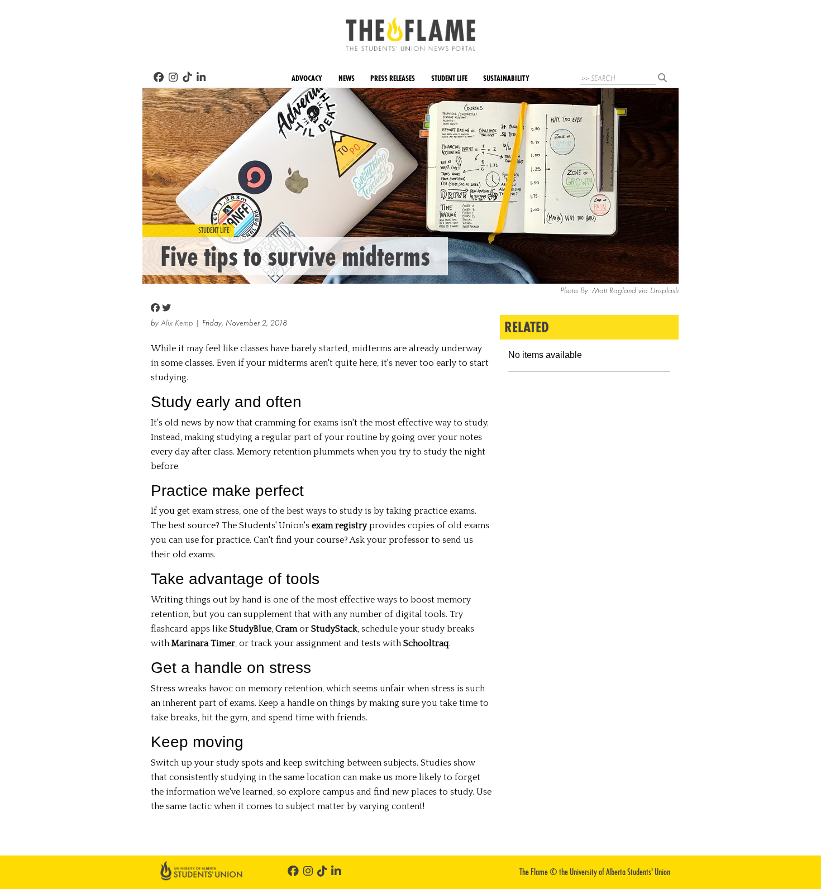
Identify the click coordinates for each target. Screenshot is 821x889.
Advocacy (307, 78)
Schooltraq (426, 643)
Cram (286, 629)
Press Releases (392, 78)
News (346, 78)
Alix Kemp (177, 323)
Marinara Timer (203, 643)
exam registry (339, 525)
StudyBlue (250, 629)
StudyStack (334, 629)
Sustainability (506, 78)
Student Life (449, 78)
